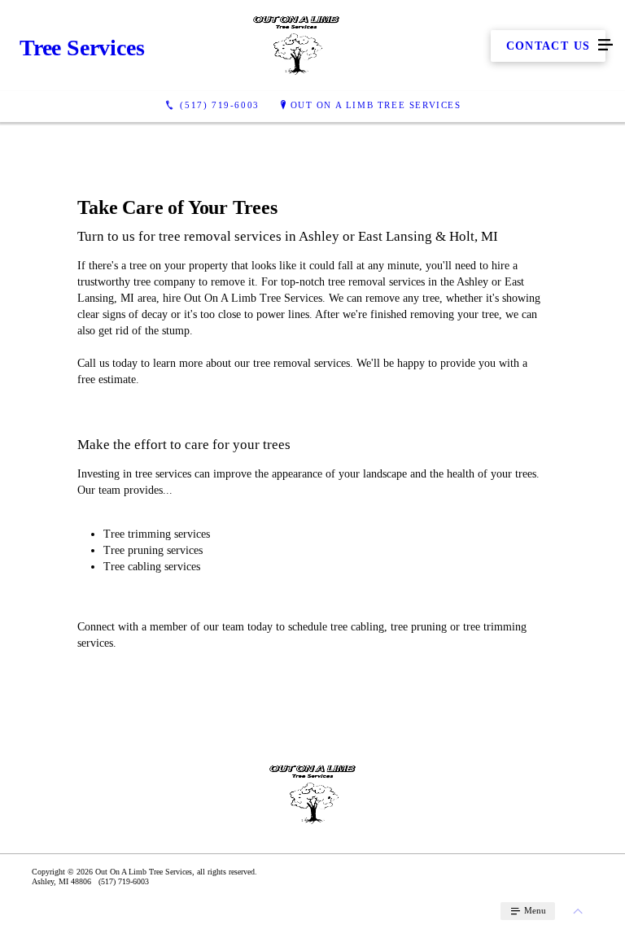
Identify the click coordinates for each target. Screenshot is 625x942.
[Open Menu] (605, 45)
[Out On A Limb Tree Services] (296, 45)
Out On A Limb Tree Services (376, 105)
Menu (534, 910)
